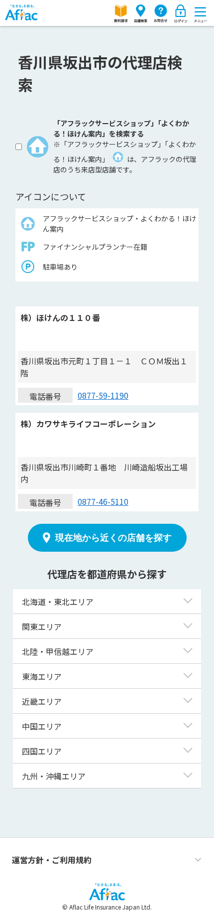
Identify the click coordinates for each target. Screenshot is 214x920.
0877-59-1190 (103, 395)
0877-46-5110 (103, 501)
